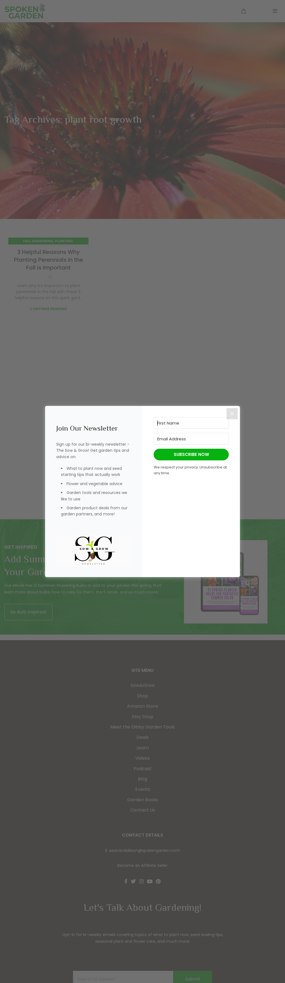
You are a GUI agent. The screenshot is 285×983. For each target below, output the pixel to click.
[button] (93, 550)
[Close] (232, 413)
